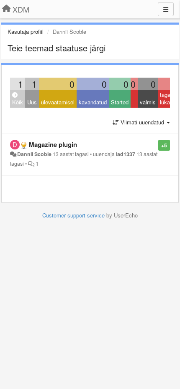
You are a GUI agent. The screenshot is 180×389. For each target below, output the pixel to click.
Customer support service (73, 215)
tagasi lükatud (168, 98)
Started (120, 102)
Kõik (17, 102)
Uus (32, 102)
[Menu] (166, 9)
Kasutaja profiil (26, 31)
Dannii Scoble (34, 154)
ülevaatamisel (58, 102)
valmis (148, 102)
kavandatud (93, 102)
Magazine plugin (53, 144)
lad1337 (125, 154)
